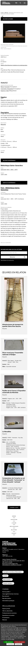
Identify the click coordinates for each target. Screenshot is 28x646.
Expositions (14, 519)
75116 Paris (5, 551)
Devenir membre (7, 583)
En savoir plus (18, 644)
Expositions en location (8, 615)
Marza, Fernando (5, 87)
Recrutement (5, 596)
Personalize (10, 644)
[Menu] (25, 3)
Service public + (6, 591)
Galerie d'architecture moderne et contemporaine (14, 65)
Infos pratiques (14, 526)
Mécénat (4, 620)
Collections (6, 12)
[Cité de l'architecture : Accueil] (9, 545)
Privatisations (5, 617)
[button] (14, 257)
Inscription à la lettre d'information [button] (12, 572)
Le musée (14, 523)
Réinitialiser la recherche (7, 260)
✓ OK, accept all (8, 642)
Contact (14, 533)
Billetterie (14, 529)
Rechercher (20, 3)
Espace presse (6, 608)
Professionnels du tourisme (9, 613)
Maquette (3, 124)
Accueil (2, 12)
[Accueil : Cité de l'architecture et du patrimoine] (6, 3)
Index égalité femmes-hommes (10, 594)
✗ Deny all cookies (19, 642)
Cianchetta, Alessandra (7, 89)
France (4, 552)
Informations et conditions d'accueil (11, 565)
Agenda (14, 516)
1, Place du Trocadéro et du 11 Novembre (13, 549)
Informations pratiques (8, 600)
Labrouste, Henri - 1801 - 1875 (9, 169)
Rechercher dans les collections (11, 249)
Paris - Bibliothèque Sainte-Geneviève (10, 189)
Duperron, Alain (5, 90)
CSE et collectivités (7, 611)
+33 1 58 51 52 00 (7, 556)
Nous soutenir (6, 579)
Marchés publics (6, 598)
